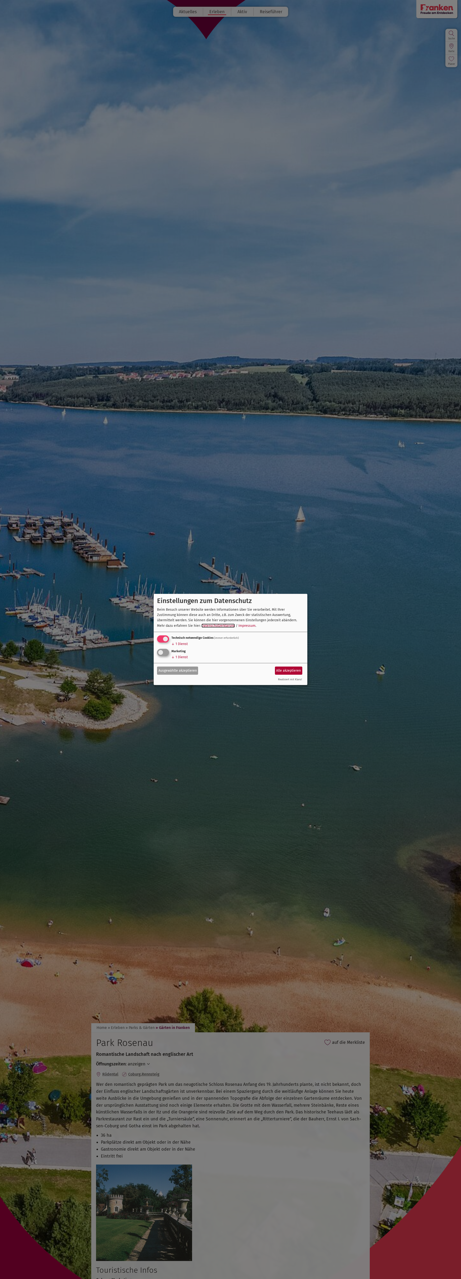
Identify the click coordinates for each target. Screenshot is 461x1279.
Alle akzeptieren (288, 670)
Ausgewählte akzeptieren (177, 670)
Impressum (246, 626)
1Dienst (179, 644)
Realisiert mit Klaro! (290, 679)
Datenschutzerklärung (218, 626)
